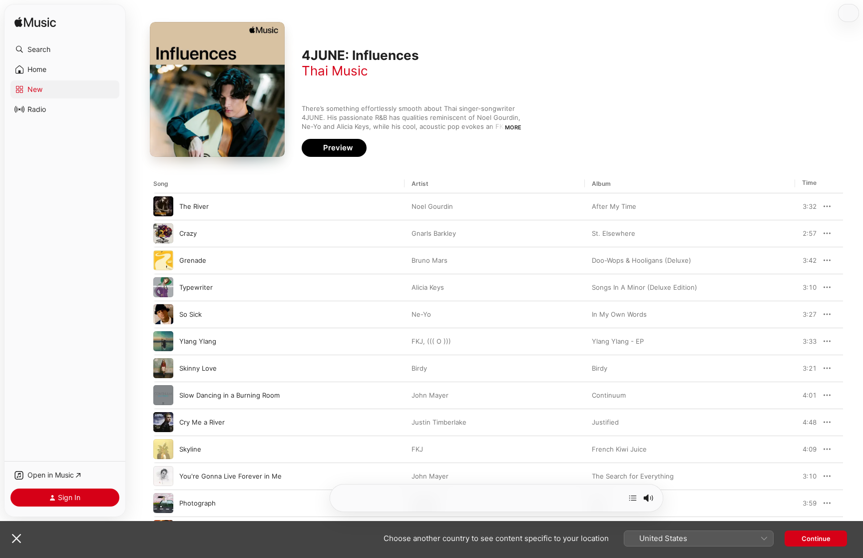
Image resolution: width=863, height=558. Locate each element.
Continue (816, 539)
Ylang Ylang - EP (618, 341)
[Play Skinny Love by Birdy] (163, 368)
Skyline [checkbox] (190, 449)
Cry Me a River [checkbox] (202, 422)
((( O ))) (439, 341)
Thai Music (335, 70)
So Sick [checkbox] (190, 314)
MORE (513, 127)
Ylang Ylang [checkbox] (197, 341)
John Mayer (430, 395)
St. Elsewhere (613, 233)
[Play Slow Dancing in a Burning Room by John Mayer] (163, 395)
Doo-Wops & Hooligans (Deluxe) (641, 260)
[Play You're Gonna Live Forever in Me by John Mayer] (163, 476)
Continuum (609, 395)
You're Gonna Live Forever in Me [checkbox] (230, 476)
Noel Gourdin (432, 206)
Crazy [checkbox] (188, 233)
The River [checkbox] (194, 206)
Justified (605, 422)
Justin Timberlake (439, 422)
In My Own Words (619, 314)
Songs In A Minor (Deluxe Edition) (644, 287)
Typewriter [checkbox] (196, 287)
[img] (35, 22)
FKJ (417, 341)
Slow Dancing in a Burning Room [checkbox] (229, 395)
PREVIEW (806, 206)
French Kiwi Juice (619, 449)
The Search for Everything (633, 476)
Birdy (419, 368)
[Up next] (633, 498)
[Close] (16, 538)
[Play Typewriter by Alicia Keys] (163, 287)
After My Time (614, 206)
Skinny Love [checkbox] (198, 368)
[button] (65, 49)
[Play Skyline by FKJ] (163, 449)
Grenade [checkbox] (192, 260)
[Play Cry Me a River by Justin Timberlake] (163, 422)
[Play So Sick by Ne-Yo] (163, 314)
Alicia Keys (428, 287)
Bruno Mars (429, 260)
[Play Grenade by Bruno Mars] (163, 260)
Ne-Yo (421, 314)
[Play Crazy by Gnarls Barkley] (163, 233)
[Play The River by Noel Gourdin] (163, 206)
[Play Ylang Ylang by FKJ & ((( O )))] (163, 341)
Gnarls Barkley (434, 233)
